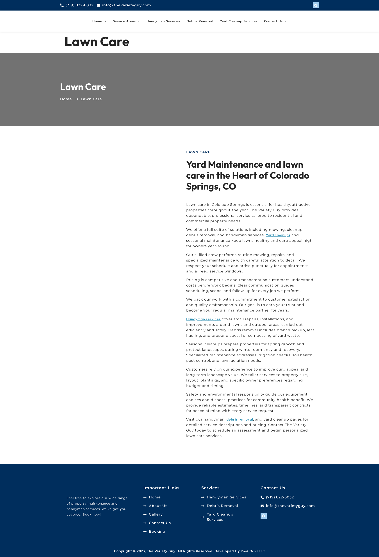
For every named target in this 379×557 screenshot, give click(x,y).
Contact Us (273, 21)
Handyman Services (163, 21)
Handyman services (203, 319)
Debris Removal (200, 21)
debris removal (240, 419)
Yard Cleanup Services (238, 21)
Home (97, 21)
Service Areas (124, 21)
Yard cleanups (278, 235)
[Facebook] (316, 5)
